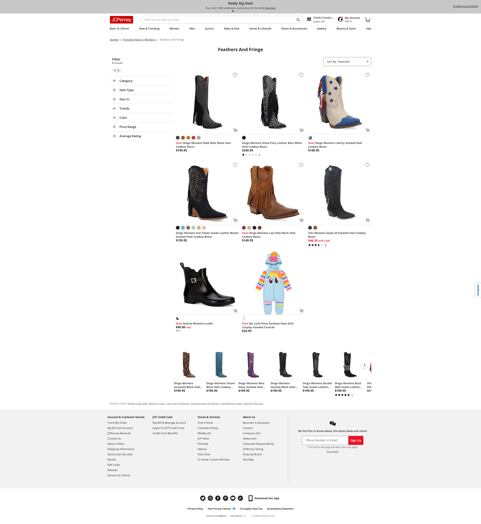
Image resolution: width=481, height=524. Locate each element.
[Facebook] (218, 498)
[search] (299, 19)
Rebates (112, 470)
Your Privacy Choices (219, 508)
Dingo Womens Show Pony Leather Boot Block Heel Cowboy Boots (272, 144)
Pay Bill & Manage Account (169, 422)
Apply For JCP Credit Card (168, 428)
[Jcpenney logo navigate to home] (121, 19)
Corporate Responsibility (258, 443)
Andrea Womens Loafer (194, 323)
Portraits (203, 443)
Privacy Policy (195, 508)
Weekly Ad (204, 433)
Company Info (251, 433)
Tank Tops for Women (177, 403)
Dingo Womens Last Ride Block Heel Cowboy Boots (268, 234)
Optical (202, 449)
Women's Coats (157, 403)
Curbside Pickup (208, 428)
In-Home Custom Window (214, 459)
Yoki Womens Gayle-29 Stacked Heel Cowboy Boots (337, 234)
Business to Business (256, 422)
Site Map (248, 459)
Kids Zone (204, 454)
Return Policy (115, 443)
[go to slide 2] (236, 11)
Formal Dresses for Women (205, 403)
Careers (248, 428)
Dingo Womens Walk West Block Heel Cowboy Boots (203, 144)
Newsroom (249, 438)
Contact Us (114, 438)
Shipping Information (120, 449)
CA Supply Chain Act (251, 508)
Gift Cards (113, 465)
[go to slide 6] (250, 11)
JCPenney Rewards (119, 433)
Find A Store (205, 422)
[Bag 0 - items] (367, 19)
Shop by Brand (252, 454)
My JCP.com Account (120, 428)
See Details (332, 451)
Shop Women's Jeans (231, 403)
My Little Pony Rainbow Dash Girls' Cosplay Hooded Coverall (268, 325)
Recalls (111, 459)
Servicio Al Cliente (118, 475)
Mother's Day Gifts (137, 403)
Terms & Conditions (216, 515)
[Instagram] (211, 498)
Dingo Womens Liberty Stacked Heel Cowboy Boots (335, 144)
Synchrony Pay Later (120, 454)
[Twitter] (203, 498)
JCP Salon (203, 438)
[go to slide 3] (239, 11)
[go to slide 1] (233, 11)
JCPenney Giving (253, 449)
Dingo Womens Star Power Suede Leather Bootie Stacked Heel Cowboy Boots (207, 234)
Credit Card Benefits (165, 433)
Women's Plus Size (253, 403)
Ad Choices (236, 515)
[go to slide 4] (243, 11)
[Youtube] (233, 498)
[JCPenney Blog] (241, 498)
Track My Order (117, 422)
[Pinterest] (226, 498)
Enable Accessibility (465, 6)
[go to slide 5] (246, 11)
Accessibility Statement (280, 508)
